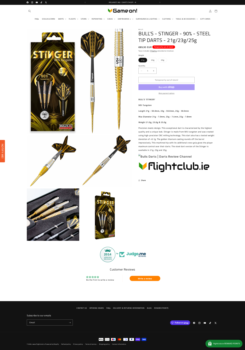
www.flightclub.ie (38, 344)
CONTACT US (81, 308)
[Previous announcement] (85, 2)
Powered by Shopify (52, 344)
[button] (29, 11)
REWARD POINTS (161, 308)
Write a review (145, 278)
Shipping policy (104, 344)
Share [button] (143, 180)
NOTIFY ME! (2, 151)
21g (144, 60)
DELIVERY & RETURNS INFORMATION (128, 308)
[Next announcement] (160, 2)
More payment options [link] (167, 93)
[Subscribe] (70, 323)
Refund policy (66, 344)
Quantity (141, 66)
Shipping (153, 51)
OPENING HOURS (96, 308)
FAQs (108, 308)
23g (154, 60)
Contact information (119, 344)
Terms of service (91, 344)
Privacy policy (78, 344)
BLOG (149, 308)
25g (164, 60)
